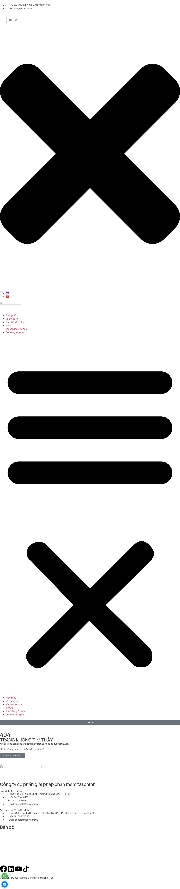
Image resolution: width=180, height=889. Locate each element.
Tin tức (9, 325)
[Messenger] (4, 884)
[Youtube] (18, 868)
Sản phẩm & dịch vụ (15, 322)
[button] (90, 515)
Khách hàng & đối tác (16, 328)
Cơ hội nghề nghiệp (15, 332)
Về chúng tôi (12, 318)
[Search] (3, 289)
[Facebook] (3, 868)
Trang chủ (11, 315)
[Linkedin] (10, 868)
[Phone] (4, 876)
